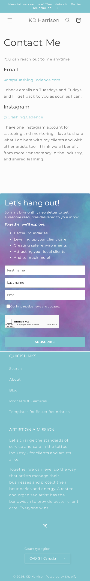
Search (15, 369)
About (15, 379)
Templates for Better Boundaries (39, 412)
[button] (9, 20)
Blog (13, 390)
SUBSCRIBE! (45, 342)
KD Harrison (35, 576)
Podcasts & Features (28, 401)
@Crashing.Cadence (23, 117)
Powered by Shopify (61, 576)
